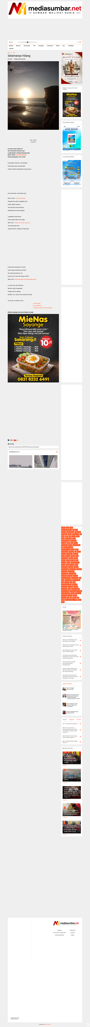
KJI (75, 551)
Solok (69, 588)
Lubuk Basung (65, 558)
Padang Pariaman (75, 562)
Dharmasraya (68, 538)
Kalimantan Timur (65, 549)
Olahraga (73, 560)
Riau (74, 582)
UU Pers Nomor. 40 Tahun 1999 (59, 932)
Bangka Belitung (70, 532)
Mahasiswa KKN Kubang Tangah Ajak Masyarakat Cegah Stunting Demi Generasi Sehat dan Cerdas (71, 775)
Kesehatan (41, 45)
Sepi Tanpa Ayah (20, 198)
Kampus (72, 549)
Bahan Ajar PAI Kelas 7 (67, 529)
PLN (80, 578)
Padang (68, 562)
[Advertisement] (45, 29)
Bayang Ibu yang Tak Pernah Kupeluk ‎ (43, 307)
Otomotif (11, 48)
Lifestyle (73, 556)
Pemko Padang (72, 573)
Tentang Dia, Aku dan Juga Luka (22, 222)
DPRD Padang (73, 540)
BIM (80, 534)
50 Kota (63, 527)
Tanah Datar (78, 593)
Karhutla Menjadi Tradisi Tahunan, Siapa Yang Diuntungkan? (72, 705)
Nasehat (76, 558)
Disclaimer (59, 930)
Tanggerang (64, 595)
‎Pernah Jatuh (37, 303)
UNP (78, 597)
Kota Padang (69, 553)
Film (72, 543)
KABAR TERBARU (67, 683)
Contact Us (72, 932)
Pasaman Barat (65, 569)
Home (11, 45)
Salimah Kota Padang (66, 584)
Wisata (79, 599)
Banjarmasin (78, 532)
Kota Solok (75, 553)
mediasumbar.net (47, 1024)
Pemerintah (64, 571)
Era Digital (64, 543)
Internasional (27, 45)
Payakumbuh (72, 569)
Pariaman (70, 567)
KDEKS (76, 549)
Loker (77, 556)
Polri (62, 582)
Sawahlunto (64, 586)
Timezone (64, 597)
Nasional (18, 45)
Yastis (63, 602)
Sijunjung (76, 586)
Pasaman (76, 567)
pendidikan (64, 575)
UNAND (74, 597)
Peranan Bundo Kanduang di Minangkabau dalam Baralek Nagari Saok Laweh (70, 758)
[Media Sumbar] (28, 43)
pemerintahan (71, 571)
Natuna (68, 560)
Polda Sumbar (68, 580)
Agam (67, 527)
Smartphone (64, 588)
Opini (77, 560)
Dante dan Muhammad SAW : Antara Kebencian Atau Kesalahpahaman (71, 812)
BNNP (66, 536)
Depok (63, 538)
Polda (63, 580)
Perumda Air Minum (66, 578)
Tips (64, 45)
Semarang (70, 586)
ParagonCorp (64, 567)
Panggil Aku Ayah (70, 564)
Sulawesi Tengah (65, 591)
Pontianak (67, 582)
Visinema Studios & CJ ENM (71, 599)
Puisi (14, 52)
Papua (76, 564)
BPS (70, 536)
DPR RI (73, 538)
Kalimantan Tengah (68, 547)
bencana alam (75, 534)
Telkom (75, 595)
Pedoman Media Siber (59, 935)
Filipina (68, 543)
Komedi (78, 551)
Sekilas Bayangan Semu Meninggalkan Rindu (25, 279)
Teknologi (70, 595)
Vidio (63, 599)
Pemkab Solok (65, 573)
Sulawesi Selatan (75, 588)
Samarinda (74, 584)
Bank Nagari (64, 534)
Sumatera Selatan (66, 593)
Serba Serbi (50, 45)
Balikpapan (75, 529)
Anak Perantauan (21, 155)
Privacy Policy (72, 930)
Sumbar (72, 593)
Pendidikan (71, 45)
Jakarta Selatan (76, 545)
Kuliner (63, 556)
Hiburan (75, 543)
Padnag (63, 564)
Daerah (77, 536)
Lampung (68, 556)
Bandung (64, 532)
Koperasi (63, 553)
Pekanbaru (78, 569)
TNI (34, 45)
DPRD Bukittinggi (65, 540)
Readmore (65, 765)
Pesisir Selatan (75, 578)
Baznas (69, 534)
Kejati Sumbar (65, 551)
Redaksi (72, 935)
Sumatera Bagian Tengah (76, 591)
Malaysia (71, 558)
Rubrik (57, 45)
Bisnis (63, 536)
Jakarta (70, 545)
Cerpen (73, 536)
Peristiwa (75, 575)
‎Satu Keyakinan (37, 305)
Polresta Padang (76, 580)
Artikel (71, 527)
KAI (62, 547)
